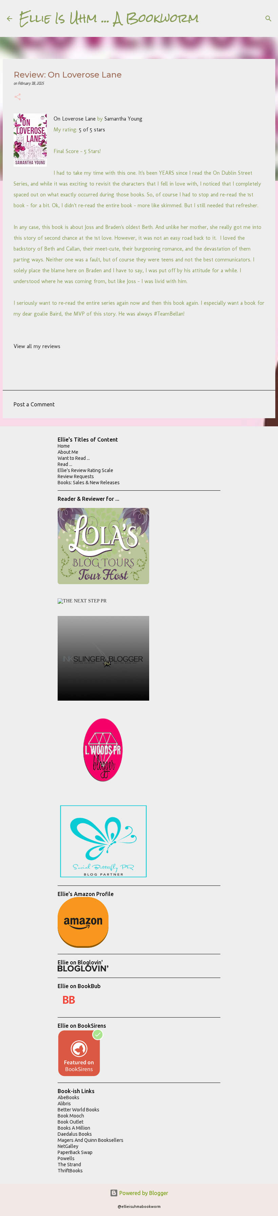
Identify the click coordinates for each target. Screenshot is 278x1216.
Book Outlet (70, 1122)
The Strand (69, 1164)
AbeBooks (68, 1097)
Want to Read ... (74, 458)
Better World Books (78, 1109)
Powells (66, 1158)
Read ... (65, 464)
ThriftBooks (70, 1170)
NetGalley (68, 1146)
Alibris (64, 1103)
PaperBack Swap (75, 1152)
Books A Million (74, 1128)
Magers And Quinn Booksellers (90, 1140)
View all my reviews (37, 346)
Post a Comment (34, 404)
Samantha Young (123, 118)
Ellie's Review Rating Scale (85, 470)
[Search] (208, 18)
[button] (18, 98)
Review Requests (76, 476)
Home (64, 446)
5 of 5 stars (92, 129)
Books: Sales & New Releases (89, 482)
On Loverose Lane (75, 118)
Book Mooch (71, 1115)
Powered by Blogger (143, 1193)
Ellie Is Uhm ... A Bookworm (109, 18)
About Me (68, 452)
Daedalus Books (75, 1134)
